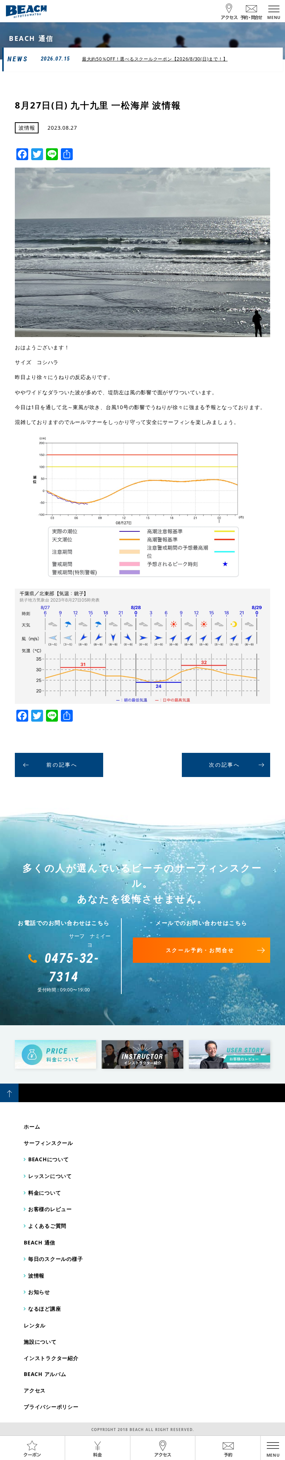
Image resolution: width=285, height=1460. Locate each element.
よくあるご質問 (47, 1225)
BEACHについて (48, 1159)
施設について (40, 1341)
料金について (44, 1192)
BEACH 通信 (39, 1242)
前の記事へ (62, 764)
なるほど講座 (44, 1308)
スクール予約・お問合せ (200, 950)
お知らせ (39, 1291)
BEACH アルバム (45, 1374)
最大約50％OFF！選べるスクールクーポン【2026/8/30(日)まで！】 (155, 59)
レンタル (35, 1325)
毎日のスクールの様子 (55, 1258)
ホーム (32, 1126)
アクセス (35, 1390)
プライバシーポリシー (51, 1406)
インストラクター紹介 (51, 1358)
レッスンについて (50, 1175)
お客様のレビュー (50, 1209)
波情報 (36, 1275)
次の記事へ (224, 764)
